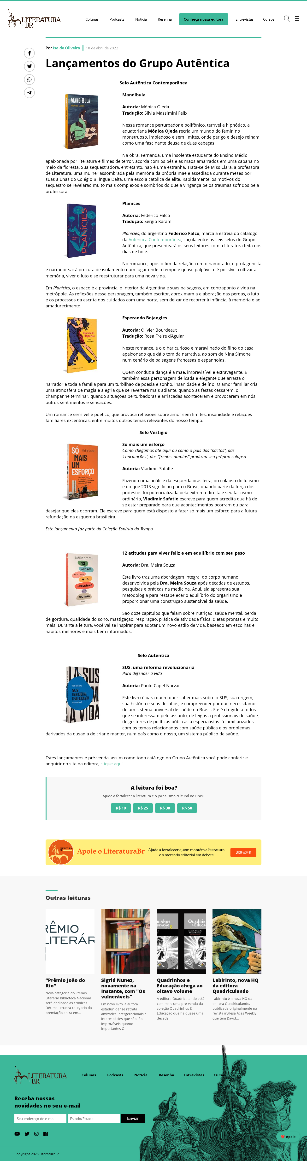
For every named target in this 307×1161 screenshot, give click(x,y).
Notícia (141, 19)
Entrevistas (245, 19)
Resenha (165, 19)
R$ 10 (121, 808)
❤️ (288, 1136)
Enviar (133, 1118)
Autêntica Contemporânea (155, 239)
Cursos (268, 19)
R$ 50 (187, 808)
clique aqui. (112, 764)
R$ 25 (143, 808)
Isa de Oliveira (66, 48)
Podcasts (117, 19)
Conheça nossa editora (204, 19)
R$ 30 (165, 808)
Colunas (92, 19)
